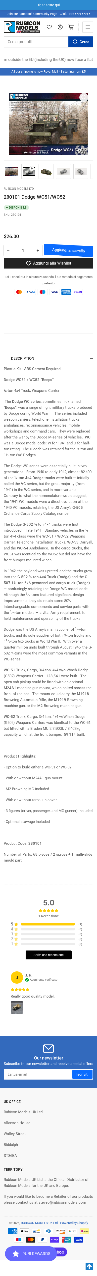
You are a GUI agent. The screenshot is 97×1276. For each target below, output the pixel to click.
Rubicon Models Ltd (19, 188)
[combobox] (48, 41)
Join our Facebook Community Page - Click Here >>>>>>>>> (49, 14)
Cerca (84, 42)
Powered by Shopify (74, 1223)
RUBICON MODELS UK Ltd (39, 1223)
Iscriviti (82, 1074)
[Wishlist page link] (49, 27)
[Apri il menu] (87, 27)
